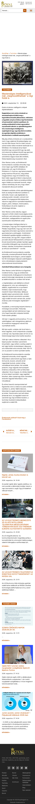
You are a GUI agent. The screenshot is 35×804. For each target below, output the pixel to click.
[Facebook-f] (8, 767)
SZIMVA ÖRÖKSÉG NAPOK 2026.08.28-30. (13, 629)
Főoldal (4, 773)
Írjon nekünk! (26, 790)
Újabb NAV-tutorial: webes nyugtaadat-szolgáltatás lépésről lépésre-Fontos (16, 668)
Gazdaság (5, 778)
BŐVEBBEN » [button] (5, 494)
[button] (31, 10)
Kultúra (4, 780)
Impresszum (26, 775)
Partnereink (26, 778)
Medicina (5, 785)
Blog (23, 787)
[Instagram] (17, 767)
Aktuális (4, 775)
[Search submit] (24, 10)
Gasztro (4, 791)
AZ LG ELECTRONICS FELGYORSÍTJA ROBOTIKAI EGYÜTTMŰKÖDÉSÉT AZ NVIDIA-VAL (17, 574)
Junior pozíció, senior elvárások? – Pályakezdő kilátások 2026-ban (16, 714)
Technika (13, 53)
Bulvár (4, 793)
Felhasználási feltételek (26, 781)
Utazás (14, 775)
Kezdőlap (5, 53)
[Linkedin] (13, 767)
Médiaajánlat (26, 773)
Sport (3, 788)
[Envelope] (26, 767)
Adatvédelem (26, 785)
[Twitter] (21, 767)
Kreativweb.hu (20, 802)
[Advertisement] (17, 33)
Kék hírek (15, 778)
